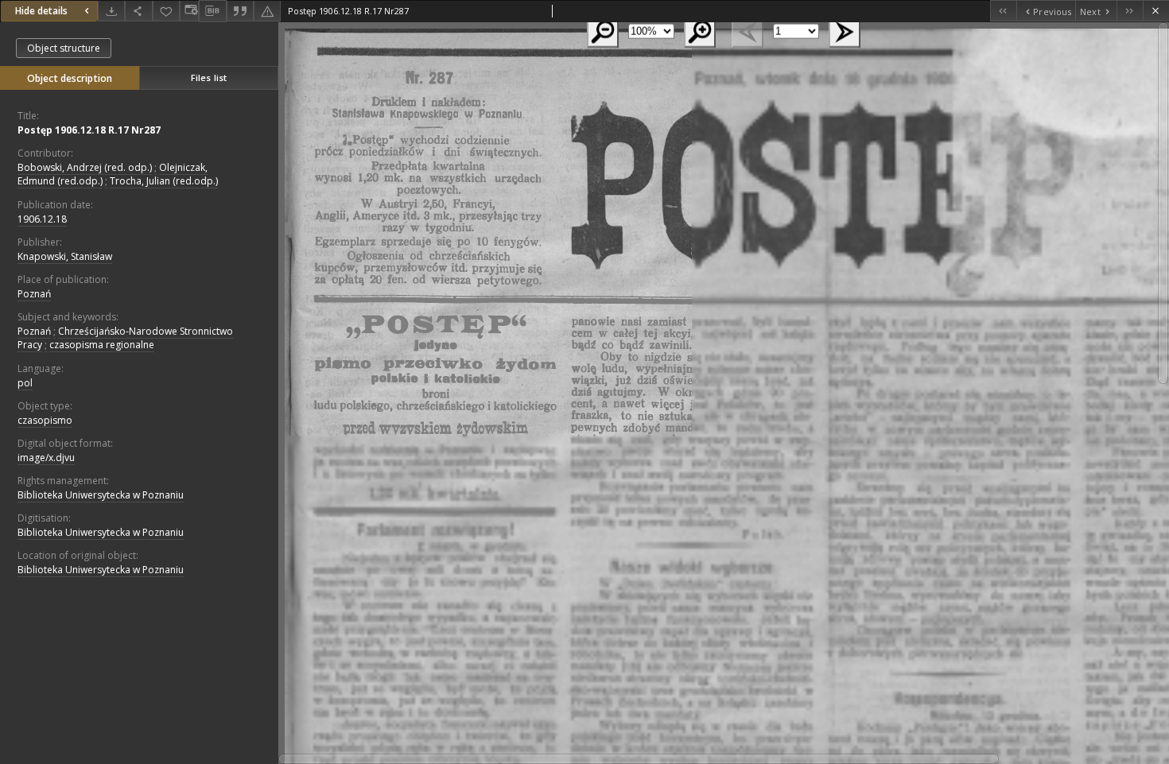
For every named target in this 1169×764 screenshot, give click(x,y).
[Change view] (189, 10)
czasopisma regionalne (101, 344)
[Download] (111, 10)
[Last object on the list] (1130, 10)
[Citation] (240, 10)
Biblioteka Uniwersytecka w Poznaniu (100, 495)
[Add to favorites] (166, 10)
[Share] (138, 10)
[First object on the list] (1003, 10)
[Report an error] (267, 10)
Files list (209, 77)
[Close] (1156, 10)
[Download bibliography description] (212, 11)
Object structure (63, 48)
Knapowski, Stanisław (64, 256)
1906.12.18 (42, 219)
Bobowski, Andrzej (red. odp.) (84, 167)
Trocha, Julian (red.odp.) (164, 181)
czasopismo (44, 420)
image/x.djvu (46, 457)
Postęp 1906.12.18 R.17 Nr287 (89, 130)
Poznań (34, 294)
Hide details (41, 10)
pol (25, 383)
